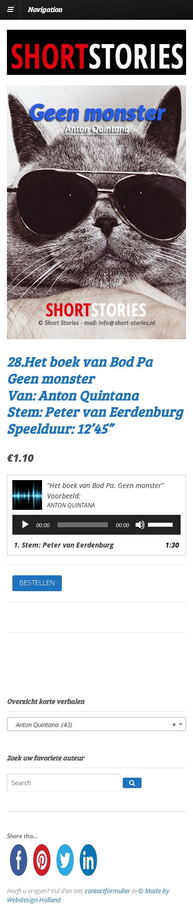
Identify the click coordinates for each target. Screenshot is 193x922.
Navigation (45, 9)
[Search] (132, 783)
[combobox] (96, 724)
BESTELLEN (37, 582)
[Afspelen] (25, 525)
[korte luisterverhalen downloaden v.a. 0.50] (96, 68)
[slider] (162, 524)
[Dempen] (140, 525)
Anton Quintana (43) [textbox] (93, 724)
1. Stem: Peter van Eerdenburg (64, 545)
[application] (96, 525)
